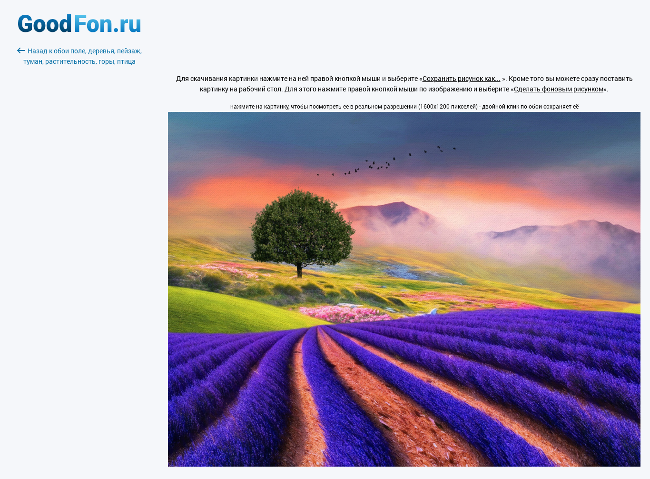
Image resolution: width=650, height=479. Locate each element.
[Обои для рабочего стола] (79, 29)
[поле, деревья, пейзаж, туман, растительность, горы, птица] (404, 464)
